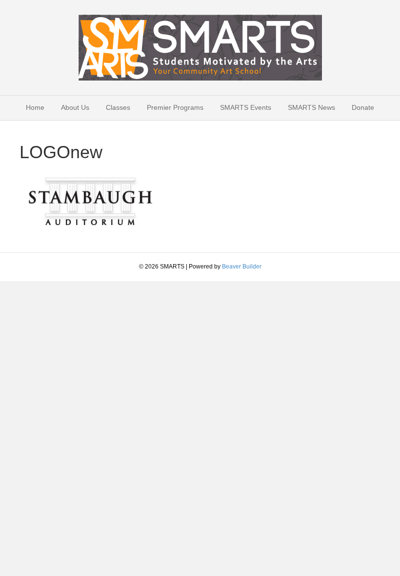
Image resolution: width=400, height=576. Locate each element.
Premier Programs (175, 107)
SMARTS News (311, 107)
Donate (363, 107)
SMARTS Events (245, 107)
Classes (118, 107)
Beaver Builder (241, 266)
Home (35, 107)
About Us (75, 107)
